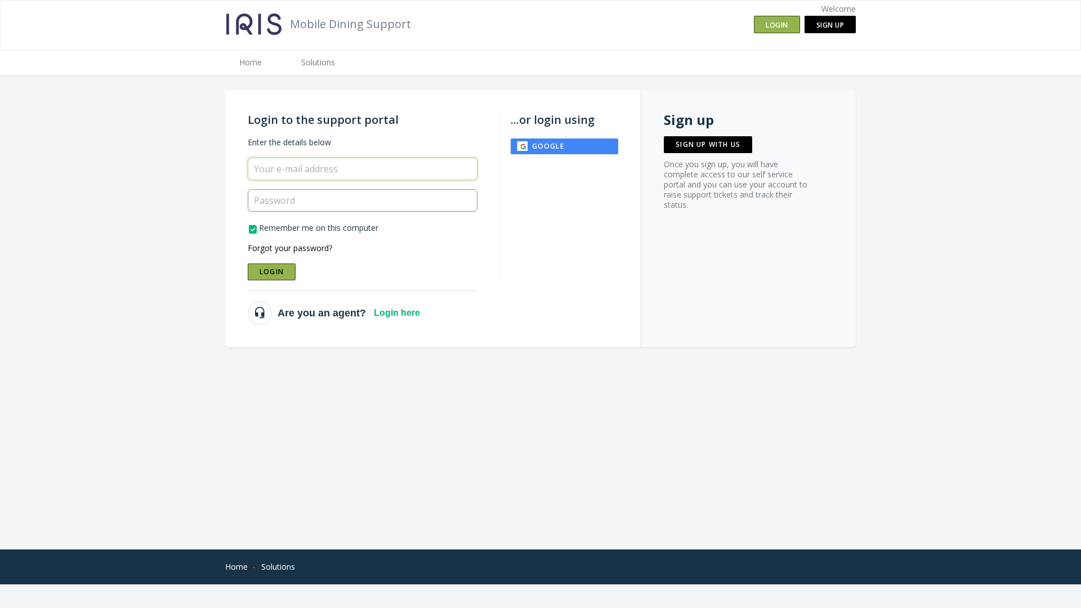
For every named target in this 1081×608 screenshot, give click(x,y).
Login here (397, 313)
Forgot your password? (290, 248)
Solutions (318, 62)
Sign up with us (708, 144)
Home (250, 62)
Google (548, 146)
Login (272, 271)
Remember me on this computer (318, 227)
